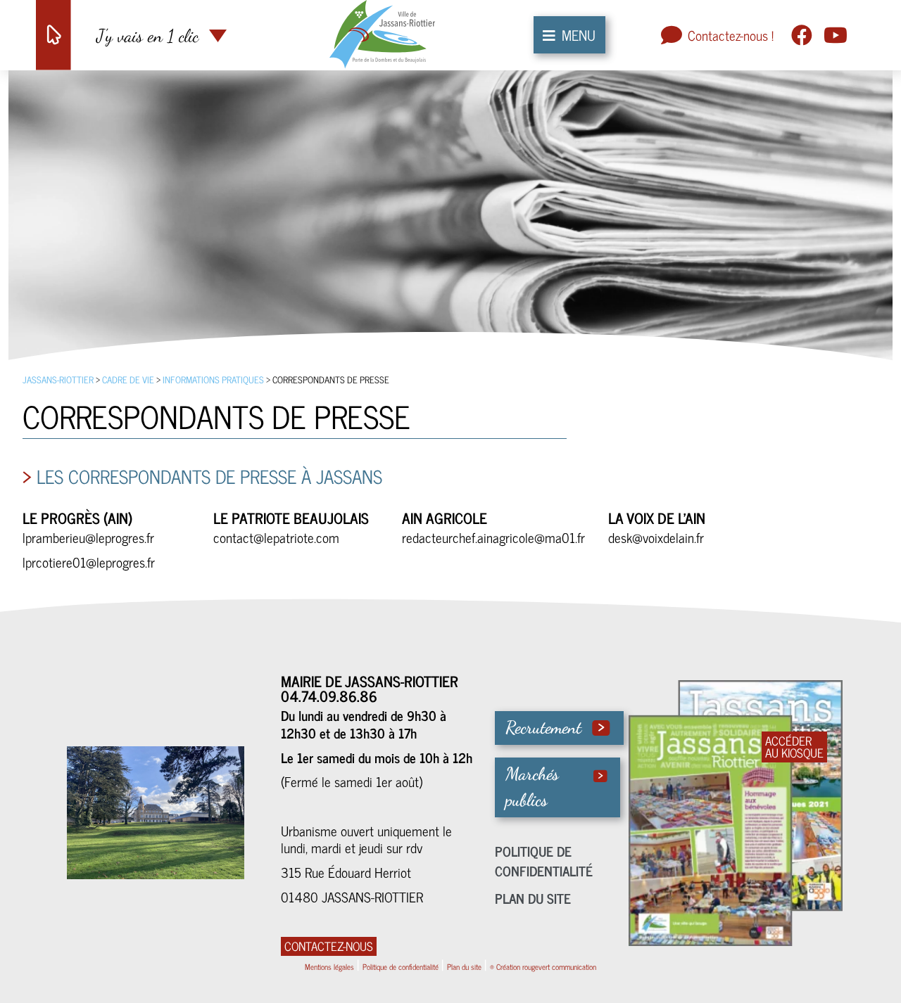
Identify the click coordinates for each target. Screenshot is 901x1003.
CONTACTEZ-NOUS (328, 946)
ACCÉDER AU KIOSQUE (794, 747)
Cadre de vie (128, 379)
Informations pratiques (213, 379)
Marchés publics (532, 787)
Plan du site (533, 898)
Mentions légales (329, 966)
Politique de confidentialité (544, 861)
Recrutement (543, 727)
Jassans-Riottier (58, 379)
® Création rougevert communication (543, 966)
